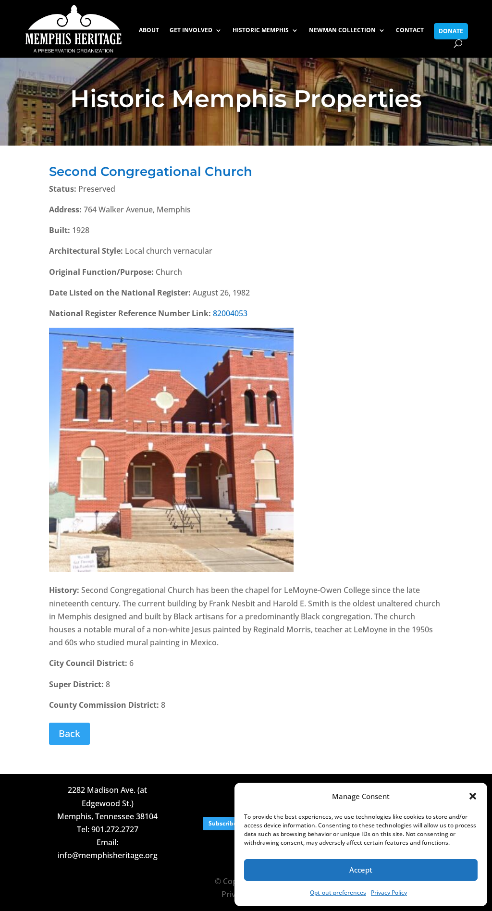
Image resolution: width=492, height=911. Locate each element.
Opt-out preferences (338, 892)
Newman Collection (342, 30)
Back (69, 733)
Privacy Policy (389, 892)
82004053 (230, 313)
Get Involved (191, 30)
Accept (360, 869)
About (149, 30)
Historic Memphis (261, 30)
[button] (473, 796)
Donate (451, 31)
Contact (410, 30)
